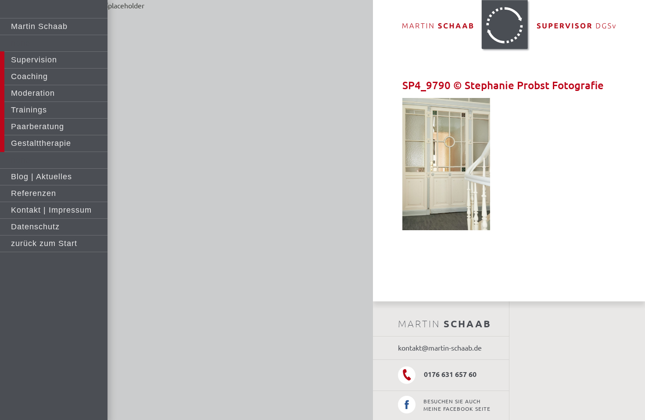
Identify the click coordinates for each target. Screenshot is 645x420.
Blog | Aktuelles (41, 176)
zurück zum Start (44, 243)
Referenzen (33, 193)
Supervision (34, 59)
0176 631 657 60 (449, 374)
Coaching (29, 76)
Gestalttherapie (41, 143)
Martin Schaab (39, 26)
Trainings (29, 109)
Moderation (33, 93)
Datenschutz (35, 226)
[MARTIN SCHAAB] (509, 27)
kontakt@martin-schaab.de (440, 348)
